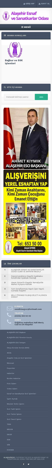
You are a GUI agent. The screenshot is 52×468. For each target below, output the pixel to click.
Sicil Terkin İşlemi (14, 414)
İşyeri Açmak (12, 399)
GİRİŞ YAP (30, 4)
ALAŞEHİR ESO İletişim (16, 343)
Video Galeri (12, 389)
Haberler (10, 373)
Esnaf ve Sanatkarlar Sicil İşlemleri (21, 394)
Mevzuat (10, 363)
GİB (8, 445)
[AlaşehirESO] (26, 19)
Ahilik (9, 353)
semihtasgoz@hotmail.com (28, 309)
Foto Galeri (11, 384)
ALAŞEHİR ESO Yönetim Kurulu (19, 337)
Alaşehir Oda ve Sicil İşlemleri (19, 358)
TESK (9, 424)
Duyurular (11, 368)
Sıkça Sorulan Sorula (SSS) (18, 348)
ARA (41, 97)
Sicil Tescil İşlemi (14, 419)
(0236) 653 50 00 (23, 316)
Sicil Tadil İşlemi (13, 409)
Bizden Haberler (14, 378)
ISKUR (9, 434)
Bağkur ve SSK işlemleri (14, 62)
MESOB (10, 429)
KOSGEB (10, 450)
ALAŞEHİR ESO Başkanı (16, 332)
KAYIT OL (45, 4)
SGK (8, 440)
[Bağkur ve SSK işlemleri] (15, 49)
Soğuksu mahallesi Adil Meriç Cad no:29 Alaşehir (29, 323)
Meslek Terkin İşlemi (15, 404)
